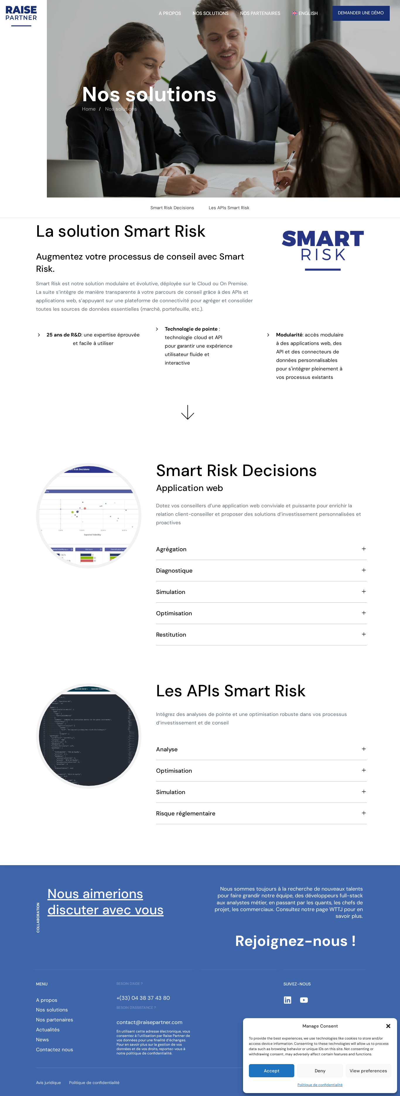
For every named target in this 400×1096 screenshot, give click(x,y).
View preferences (368, 1071)
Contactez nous (54, 1049)
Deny (320, 1071)
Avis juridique (48, 1082)
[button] (388, 1026)
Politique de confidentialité (320, 1085)
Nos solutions (210, 13)
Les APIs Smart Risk (229, 208)
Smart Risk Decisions (172, 208)
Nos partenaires (260, 13)
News (42, 1039)
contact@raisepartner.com (149, 1022)
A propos (170, 13)
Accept (271, 1071)
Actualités (48, 1029)
